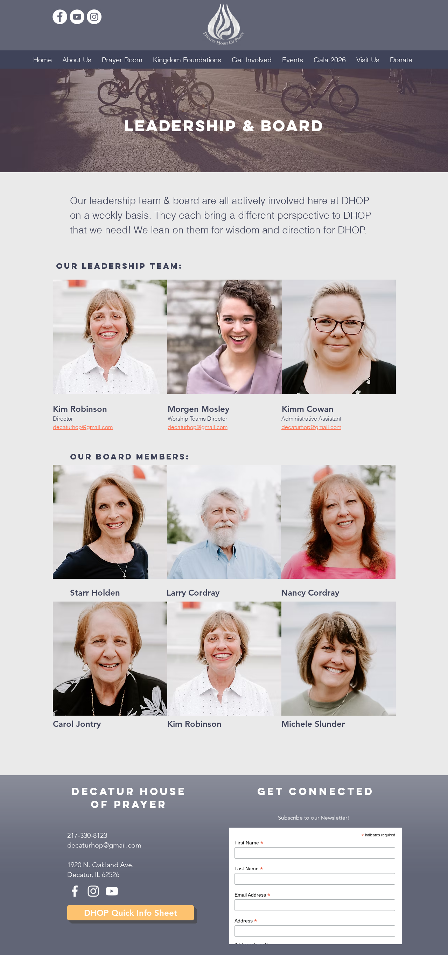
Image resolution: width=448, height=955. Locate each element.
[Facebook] (59, 16)
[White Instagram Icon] (93, 891)
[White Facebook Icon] (74, 891)
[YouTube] (77, 16)
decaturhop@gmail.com (104, 845)
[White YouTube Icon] (111, 891)
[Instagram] (94, 16)
